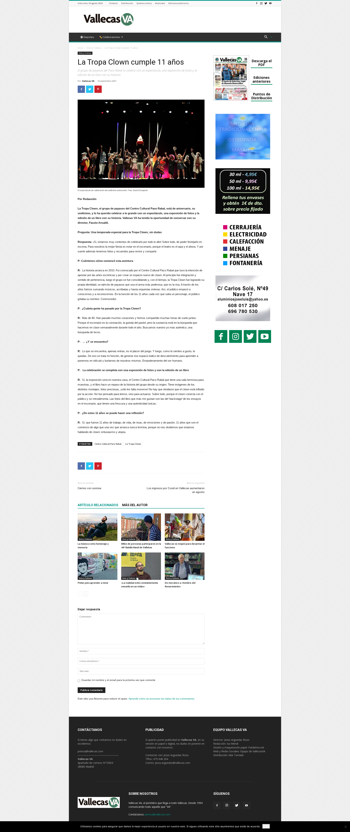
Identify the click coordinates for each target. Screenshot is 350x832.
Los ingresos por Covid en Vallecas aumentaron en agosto (176, 490)
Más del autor (134, 505)
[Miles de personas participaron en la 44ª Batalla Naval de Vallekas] (141, 527)
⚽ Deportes (87, 37)
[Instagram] (261, 3)
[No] (345, 827)
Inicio (80, 47)
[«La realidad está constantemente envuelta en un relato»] (141, 566)
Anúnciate (160, 3)
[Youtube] (270, 3)
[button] (266, 37)
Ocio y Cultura (94, 47)
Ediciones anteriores (178, 3)
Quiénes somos (144, 3)
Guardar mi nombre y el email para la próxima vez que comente (118, 680)
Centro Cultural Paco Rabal (108, 443)
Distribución (127, 3)
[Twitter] (266, 3)
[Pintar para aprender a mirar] (97, 566)
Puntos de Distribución (261, 96)
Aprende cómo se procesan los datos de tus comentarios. (162, 698)
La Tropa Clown (133, 443)
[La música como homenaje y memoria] (97, 527)
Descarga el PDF (262, 62)
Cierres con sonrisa (89, 488)
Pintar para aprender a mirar (93, 582)
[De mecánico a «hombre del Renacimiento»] (185, 566)
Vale (266, 826)
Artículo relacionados (98, 505)
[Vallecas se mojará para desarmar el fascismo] (185, 527)
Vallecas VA (88, 81)
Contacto (113, 3)
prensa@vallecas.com (90, 751)
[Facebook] (257, 3)
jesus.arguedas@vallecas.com (172, 762)
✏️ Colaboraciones (109, 37)
